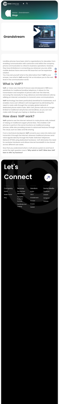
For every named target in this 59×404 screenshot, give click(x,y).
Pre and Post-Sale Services (21, 192)
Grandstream (24, 13)
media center (8, 194)
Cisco (32, 194)
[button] (48, 3)
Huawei (32, 207)
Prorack (32, 201)
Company (8, 188)
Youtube (45, 201)
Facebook (46, 191)
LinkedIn (45, 195)
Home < (15, 13)
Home (6, 191)
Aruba (32, 191)
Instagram (46, 198)
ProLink (32, 204)
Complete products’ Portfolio (20, 199)
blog (5, 198)
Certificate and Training (21, 205)
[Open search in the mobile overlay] (27, 4)
